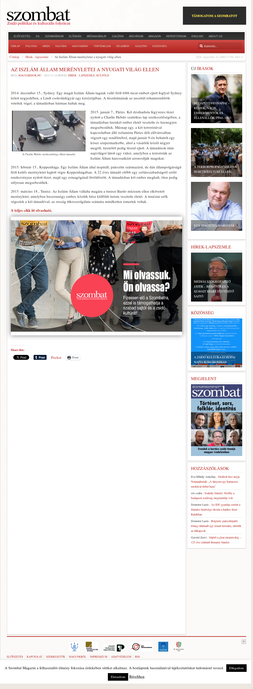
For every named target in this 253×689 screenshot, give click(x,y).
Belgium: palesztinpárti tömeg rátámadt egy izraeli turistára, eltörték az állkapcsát (216, 526)
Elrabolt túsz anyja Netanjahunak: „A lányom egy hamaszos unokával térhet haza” (215, 481)
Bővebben (136, 676)
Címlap (14, 57)
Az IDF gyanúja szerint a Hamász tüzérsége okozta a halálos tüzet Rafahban (215, 509)
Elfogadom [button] (236, 668)
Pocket (56, 357)
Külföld (102, 75)
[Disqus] (96, 432)
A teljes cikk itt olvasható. (31, 210)
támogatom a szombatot (214, 15)
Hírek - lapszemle (37, 57)
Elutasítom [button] (118, 677)
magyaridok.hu (29, 75)
